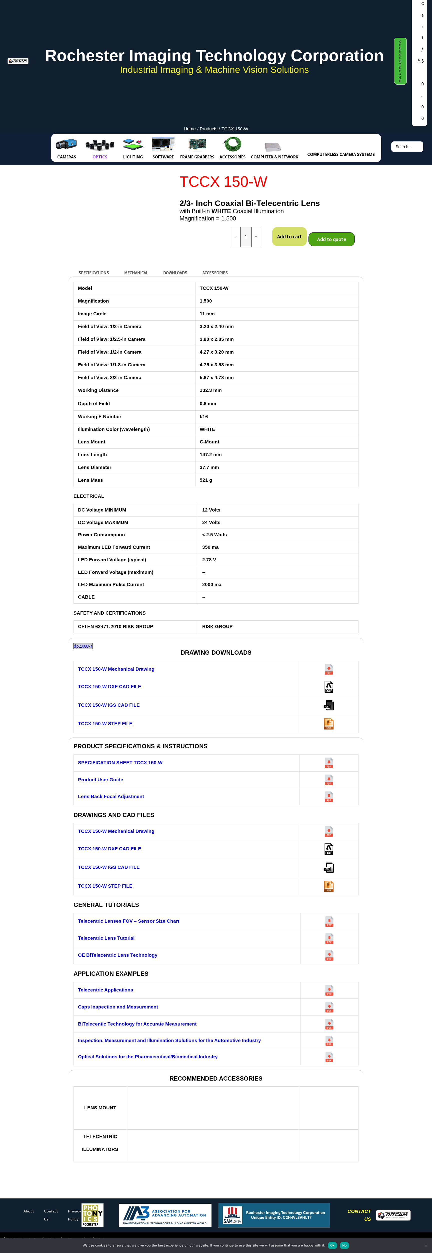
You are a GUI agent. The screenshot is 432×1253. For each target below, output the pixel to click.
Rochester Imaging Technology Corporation (214, 55)
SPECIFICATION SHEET (120, 762)
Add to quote (331, 239)
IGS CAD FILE (109, 705)
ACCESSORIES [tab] (215, 273)
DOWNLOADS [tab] (175, 273)
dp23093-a (83, 646)
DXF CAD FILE (109, 686)
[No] (425, 1245)
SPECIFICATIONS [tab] (93, 273)
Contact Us (51, 1215)
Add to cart (289, 236)
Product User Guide (100, 779)
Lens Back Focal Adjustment (111, 796)
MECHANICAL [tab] (136, 273)
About (29, 1211)
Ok (332, 1245)
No (344, 1245)
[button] (400, 61)
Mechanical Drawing (116, 669)
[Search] (419, 147)
